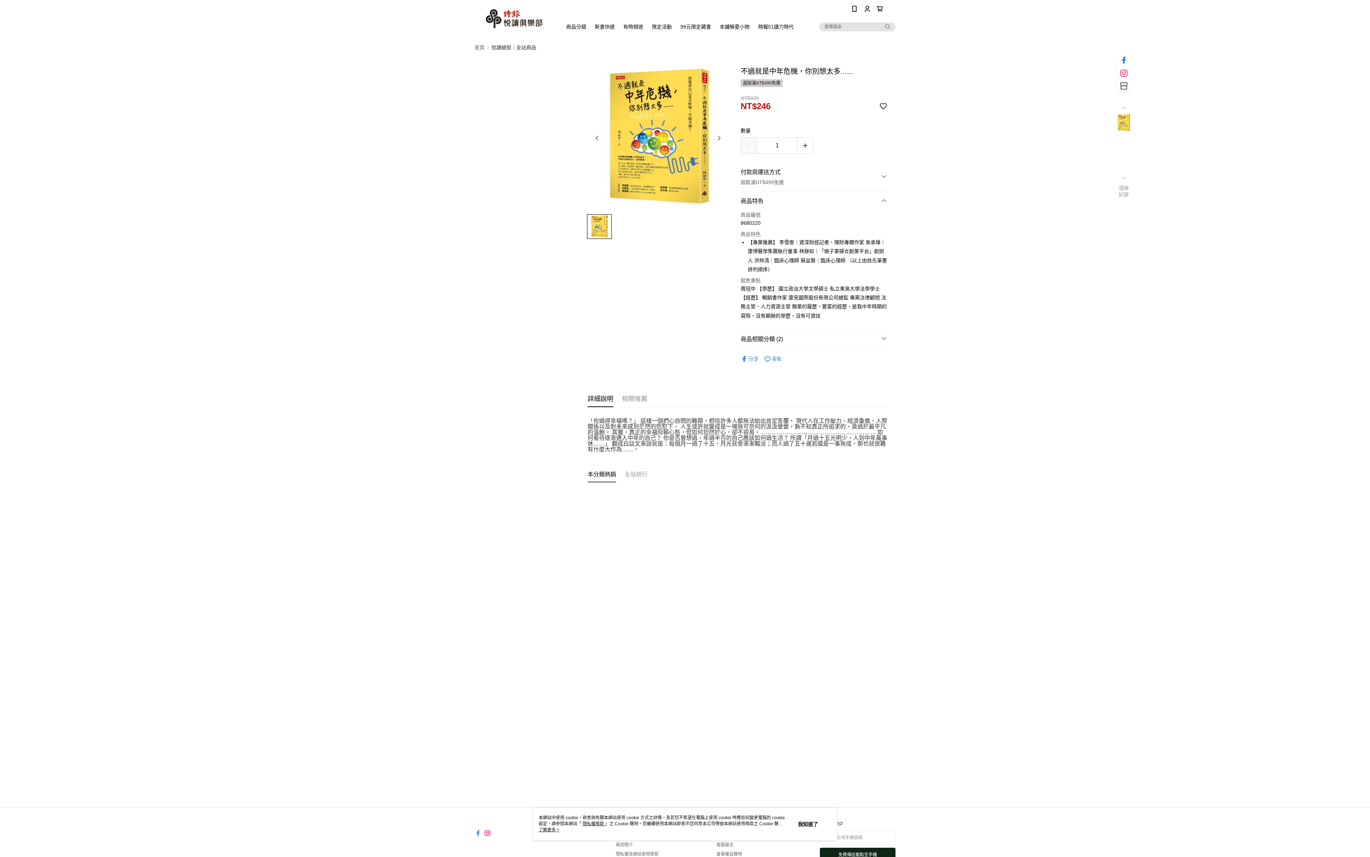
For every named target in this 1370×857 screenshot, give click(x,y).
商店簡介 (624, 844)
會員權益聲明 (729, 854)
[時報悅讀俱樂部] (514, 18)
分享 (753, 359)
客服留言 (725, 844)
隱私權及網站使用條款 (637, 854)
